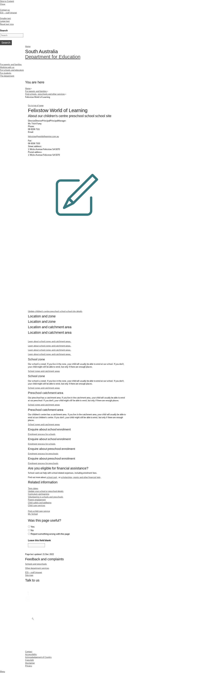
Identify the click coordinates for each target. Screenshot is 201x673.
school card (51, 477)
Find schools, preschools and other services (45, 94)
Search (4, 30)
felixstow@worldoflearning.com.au (43, 136)
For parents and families (11, 64)
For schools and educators (12, 70)
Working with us (7, 67)
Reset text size (7, 24)
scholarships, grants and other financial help (80, 477)
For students (5, 73)
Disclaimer (30, 663)
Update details (55, 311)
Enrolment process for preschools (43, 453)
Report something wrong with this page (50, 534)
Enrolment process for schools (41, 434)
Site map (29, 575)
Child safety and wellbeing (39, 503)
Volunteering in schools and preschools (45, 497)
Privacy (28, 666)
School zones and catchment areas (44, 371)
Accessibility (31, 654)
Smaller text (5, 18)
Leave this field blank (39, 540)
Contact (28, 651)
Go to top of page (35, 105)
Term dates (33, 488)
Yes (33, 526)
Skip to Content (7, 1)
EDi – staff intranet (8, 13)
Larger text (5, 21)
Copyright (29, 660)
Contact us (5, 10)
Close (2, 4)
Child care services (36, 505)
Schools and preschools (36, 564)
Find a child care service (39, 511)
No (32, 530)
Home (27, 46)
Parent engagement (37, 500)
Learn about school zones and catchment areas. (49, 341)
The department (7, 76)
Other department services (37, 568)
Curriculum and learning (38, 494)
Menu (2, 671)
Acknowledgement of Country (38, 657)
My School (33, 514)
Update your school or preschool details (45, 491)
